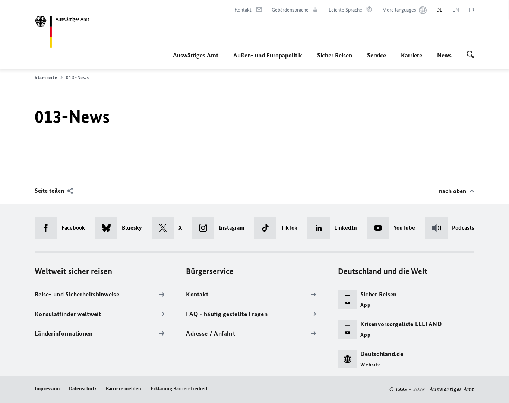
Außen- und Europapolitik (267, 55)
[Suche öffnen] (470, 55)
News (444, 55)
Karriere (411, 55)
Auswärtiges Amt (195, 55)
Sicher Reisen (334, 55)
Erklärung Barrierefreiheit (179, 388)
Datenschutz (83, 388)
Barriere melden (123, 388)
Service (376, 55)
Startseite (46, 77)
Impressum (47, 388)
